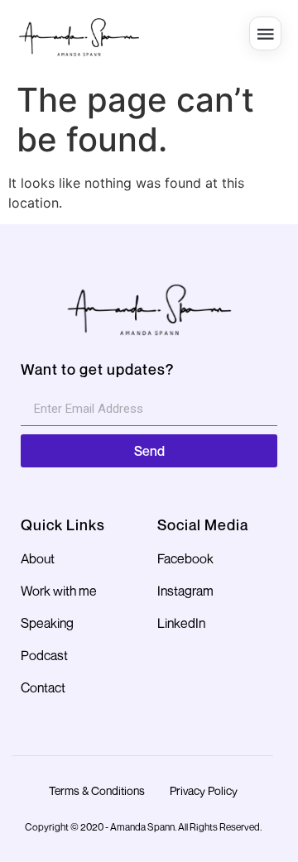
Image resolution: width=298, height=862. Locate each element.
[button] (265, 33)
